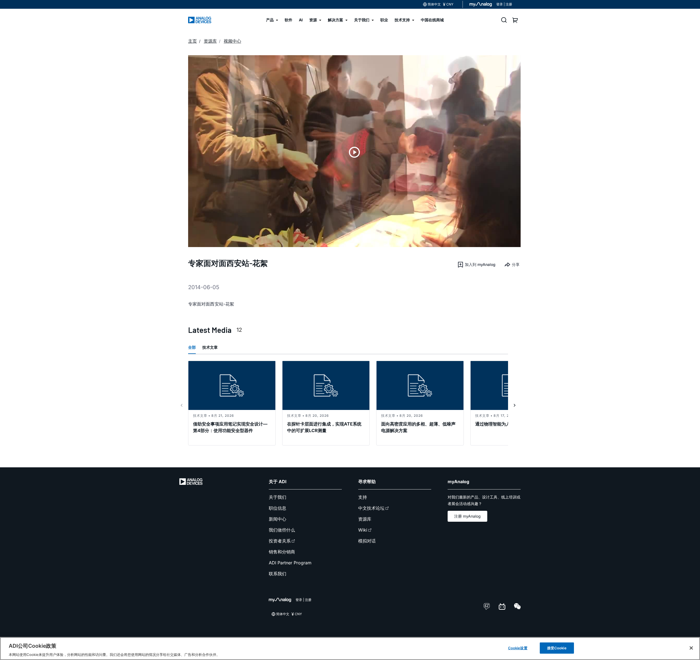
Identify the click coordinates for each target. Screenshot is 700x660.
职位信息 (277, 508)
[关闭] (691, 648)
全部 (192, 347)
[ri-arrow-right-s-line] (514, 405)
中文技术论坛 (371, 508)
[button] (476, 264)
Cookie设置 (517, 648)
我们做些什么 (282, 530)
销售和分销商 (282, 552)
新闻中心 (277, 519)
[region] (350, 648)
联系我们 (277, 573)
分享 (516, 264)
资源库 (364, 519)
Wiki (362, 530)
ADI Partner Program (290, 562)
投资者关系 (280, 541)
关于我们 (277, 497)
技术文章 (210, 347)
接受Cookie (557, 648)
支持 (362, 497)
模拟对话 (367, 541)
